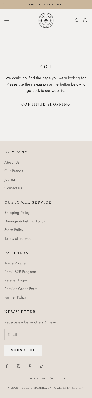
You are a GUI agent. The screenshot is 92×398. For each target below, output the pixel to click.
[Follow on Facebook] (6, 366)
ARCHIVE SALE (53, 4)
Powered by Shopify (68, 388)
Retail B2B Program (20, 271)
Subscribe (23, 350)
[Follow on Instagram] (18, 366)
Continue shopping (46, 104)
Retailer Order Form (20, 288)
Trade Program (16, 263)
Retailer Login (15, 280)
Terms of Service (17, 238)
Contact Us (13, 188)
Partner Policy (15, 297)
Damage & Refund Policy (24, 221)
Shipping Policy (17, 212)
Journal (10, 179)
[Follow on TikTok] (41, 366)
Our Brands (13, 171)
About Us (11, 162)
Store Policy (13, 229)
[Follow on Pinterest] (30, 366)
